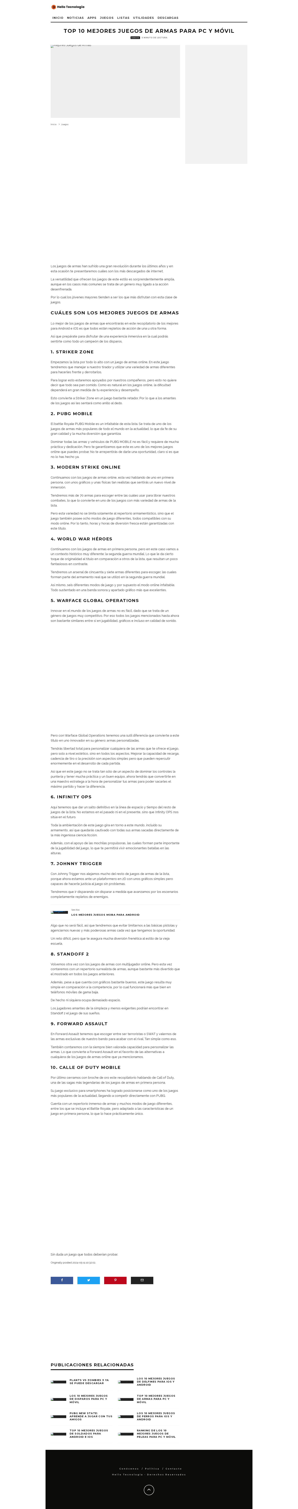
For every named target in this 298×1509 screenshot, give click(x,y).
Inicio (58, 17)
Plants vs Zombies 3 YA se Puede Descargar (89, 1382)
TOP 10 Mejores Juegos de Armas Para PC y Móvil (156, 1399)
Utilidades (143, 17)
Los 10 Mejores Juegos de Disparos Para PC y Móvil (89, 1399)
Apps (92, 17)
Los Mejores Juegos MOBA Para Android (105, 914)
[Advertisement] (115, 173)
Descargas (168, 17)
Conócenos (129, 1468)
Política (152, 1468)
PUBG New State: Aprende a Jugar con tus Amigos (91, 1416)
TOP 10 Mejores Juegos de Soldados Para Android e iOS (89, 1433)
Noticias (75, 17)
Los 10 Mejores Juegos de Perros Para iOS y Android (156, 1416)
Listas (123, 17)
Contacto (174, 1468)
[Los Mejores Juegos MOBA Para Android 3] (59, 912)
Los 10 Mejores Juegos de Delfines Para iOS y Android (156, 1381)
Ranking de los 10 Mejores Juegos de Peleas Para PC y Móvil (156, 1433)
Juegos (107, 17)
